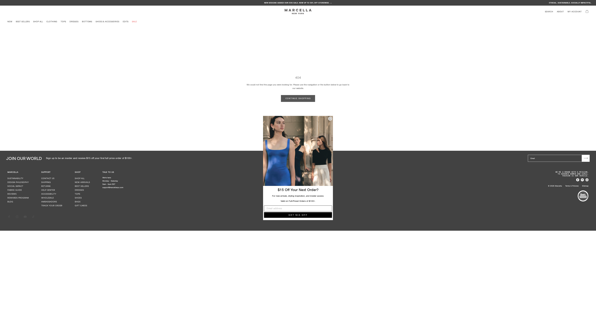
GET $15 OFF (298, 215)
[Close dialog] (330, 118)
